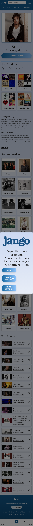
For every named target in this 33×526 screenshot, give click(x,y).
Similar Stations (8, 278)
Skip (8, 270)
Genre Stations (8, 288)
